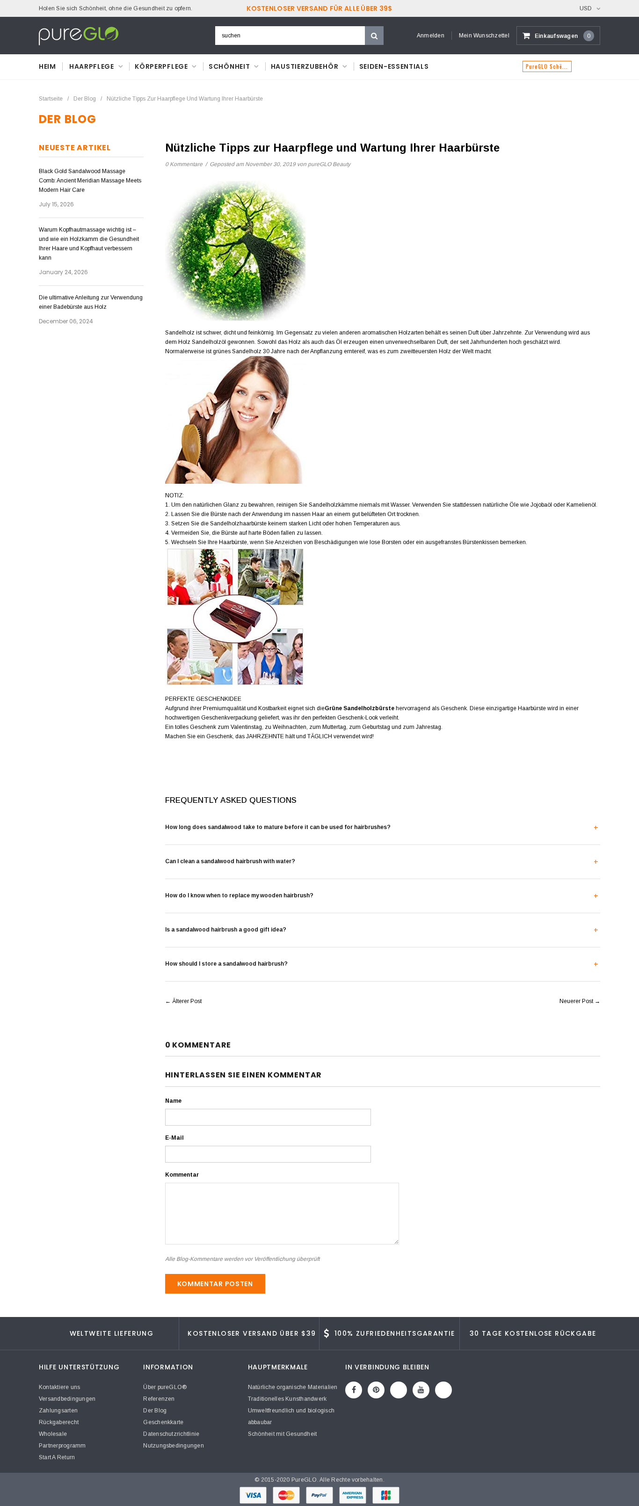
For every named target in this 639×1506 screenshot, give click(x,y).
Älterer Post (187, 1001)
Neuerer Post (576, 1001)
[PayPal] (320, 1495)
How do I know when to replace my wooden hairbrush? (239, 895)
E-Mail (174, 1138)
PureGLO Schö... (547, 66)
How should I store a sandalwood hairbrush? (226, 963)
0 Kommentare (184, 164)
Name (173, 1101)
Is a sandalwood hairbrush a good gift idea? (225, 929)
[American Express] (353, 1495)
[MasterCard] (287, 1495)
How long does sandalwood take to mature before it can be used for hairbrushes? (278, 827)
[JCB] (385, 1495)
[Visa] (254, 1495)
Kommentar (182, 1174)
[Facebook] (353, 1390)
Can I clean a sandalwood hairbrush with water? (230, 861)
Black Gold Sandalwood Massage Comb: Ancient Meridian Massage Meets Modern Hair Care (90, 180)
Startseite (51, 98)
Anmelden (430, 35)
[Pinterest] (376, 1390)
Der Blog (84, 98)
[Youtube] (421, 1390)
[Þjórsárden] (443, 1390)
